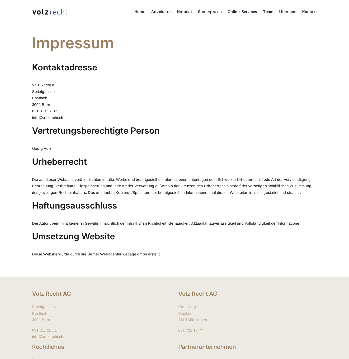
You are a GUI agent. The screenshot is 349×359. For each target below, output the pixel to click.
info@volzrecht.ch (47, 337)
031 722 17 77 (190, 330)
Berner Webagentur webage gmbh (117, 254)
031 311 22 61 (44, 330)
